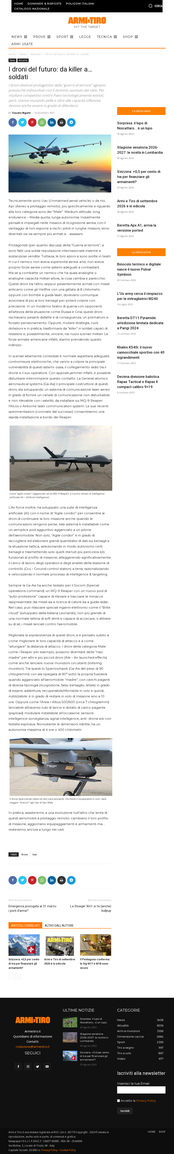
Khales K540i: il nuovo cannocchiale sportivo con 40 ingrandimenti (140, 352)
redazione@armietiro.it (32, 1046)
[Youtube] (47, 1066)
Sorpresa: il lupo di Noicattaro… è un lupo (93, 1020)
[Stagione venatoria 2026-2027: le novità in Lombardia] (70, 1037)
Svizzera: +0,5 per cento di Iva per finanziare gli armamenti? (23, 963)
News (23, 54)
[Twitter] (22, 122)
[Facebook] (12, 122)
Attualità (36, 54)
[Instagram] (28, 1066)
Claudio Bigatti (21, 112)
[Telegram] (71, 122)
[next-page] (18, 976)
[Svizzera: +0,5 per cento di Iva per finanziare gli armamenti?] (24, 945)
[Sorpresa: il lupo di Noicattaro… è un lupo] (70, 1022)
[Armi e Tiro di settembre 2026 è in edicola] (59, 945)
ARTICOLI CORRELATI (25, 925)
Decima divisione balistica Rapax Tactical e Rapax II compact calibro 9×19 (138, 381)
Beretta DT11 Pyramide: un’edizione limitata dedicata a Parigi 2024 (140, 323)
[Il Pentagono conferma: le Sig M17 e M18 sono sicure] (95, 945)
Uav (34, 854)
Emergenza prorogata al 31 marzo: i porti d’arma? (32, 908)
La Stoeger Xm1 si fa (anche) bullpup (90, 908)
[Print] (61, 122)
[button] (146, 6)
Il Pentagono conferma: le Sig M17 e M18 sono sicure (95, 963)
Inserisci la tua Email (133, 1083)
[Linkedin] (52, 122)
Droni (24, 854)
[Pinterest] (32, 122)
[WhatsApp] (42, 122)
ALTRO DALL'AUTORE (59, 925)
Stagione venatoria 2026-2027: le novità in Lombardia (94, 1037)
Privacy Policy (146, 1100)
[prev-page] (11, 976)
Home (12, 54)
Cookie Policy (68, 1150)
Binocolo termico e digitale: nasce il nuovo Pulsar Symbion (139, 269)
